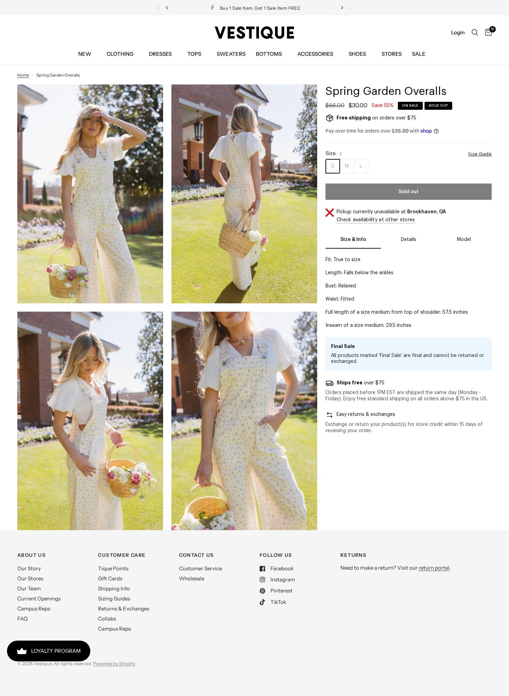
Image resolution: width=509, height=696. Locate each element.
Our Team (29, 588)
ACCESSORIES (315, 54)
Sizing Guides (114, 598)
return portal (434, 567)
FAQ (22, 618)
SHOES (357, 54)
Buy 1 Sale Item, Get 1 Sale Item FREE (260, 8)
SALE (419, 54)
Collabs (107, 618)
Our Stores (30, 578)
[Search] (475, 32)
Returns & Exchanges (123, 608)
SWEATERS (231, 54)
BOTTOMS (269, 54)
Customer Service (200, 568)
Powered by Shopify (114, 663)
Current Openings (39, 598)
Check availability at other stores (376, 219)
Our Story (29, 568)
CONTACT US (196, 555)
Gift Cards (110, 578)
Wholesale (191, 578)
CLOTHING (120, 54)
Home (23, 75)
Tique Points (113, 568)
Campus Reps (33, 608)
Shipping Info (114, 588)
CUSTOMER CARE (121, 555)
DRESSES (160, 54)
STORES (392, 54)
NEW (84, 54)
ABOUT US (31, 555)
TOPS (194, 54)
